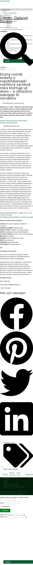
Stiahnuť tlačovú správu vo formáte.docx (13, 121)
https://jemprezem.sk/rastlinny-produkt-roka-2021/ (16, 217)
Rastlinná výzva (7, 15)
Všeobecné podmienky (10, 484)
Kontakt (5, 480)
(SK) (25, 492)
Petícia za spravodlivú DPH (10, 13)
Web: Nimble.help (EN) (16, 492)
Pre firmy (6, 537)
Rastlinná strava (7, 525)
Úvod (4, 11)
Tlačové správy (14, 19)
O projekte (6, 478)
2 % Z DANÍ (7, 559)
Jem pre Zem (24, 206)
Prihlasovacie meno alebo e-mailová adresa (14, 497)
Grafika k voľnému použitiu (8, 123)
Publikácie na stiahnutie (13, 539)
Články (9, 25)
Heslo (1, 503)
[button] (16, 314)
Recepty (9, 530)
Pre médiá (6, 557)
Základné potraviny (12, 533)
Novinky (9, 554)
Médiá (5, 482)
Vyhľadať (3, 31)
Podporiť (8, 562)
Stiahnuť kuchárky (12, 528)
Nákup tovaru (10, 556)
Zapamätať (5, 506)
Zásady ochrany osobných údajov (14, 487)
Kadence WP (4, 492)
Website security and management (11, 494)
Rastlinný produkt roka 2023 (15, 527)
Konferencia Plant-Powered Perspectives (14, 535)
